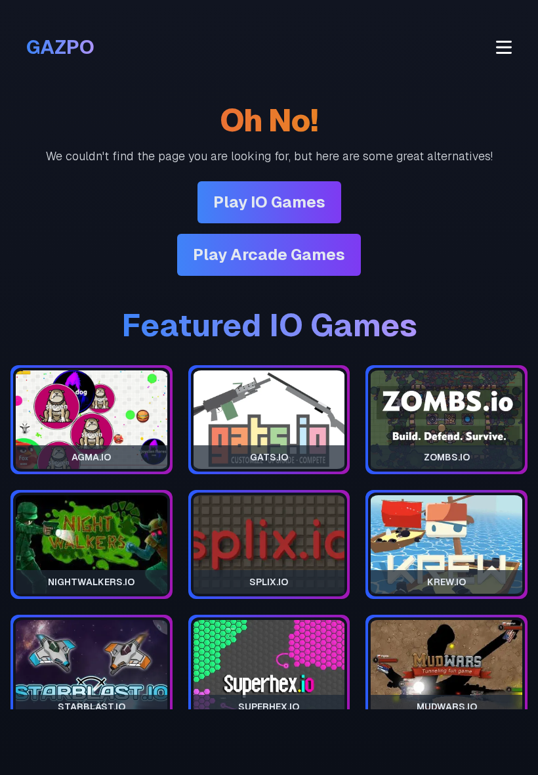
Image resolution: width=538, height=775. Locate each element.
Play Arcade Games (269, 254)
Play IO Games (269, 202)
